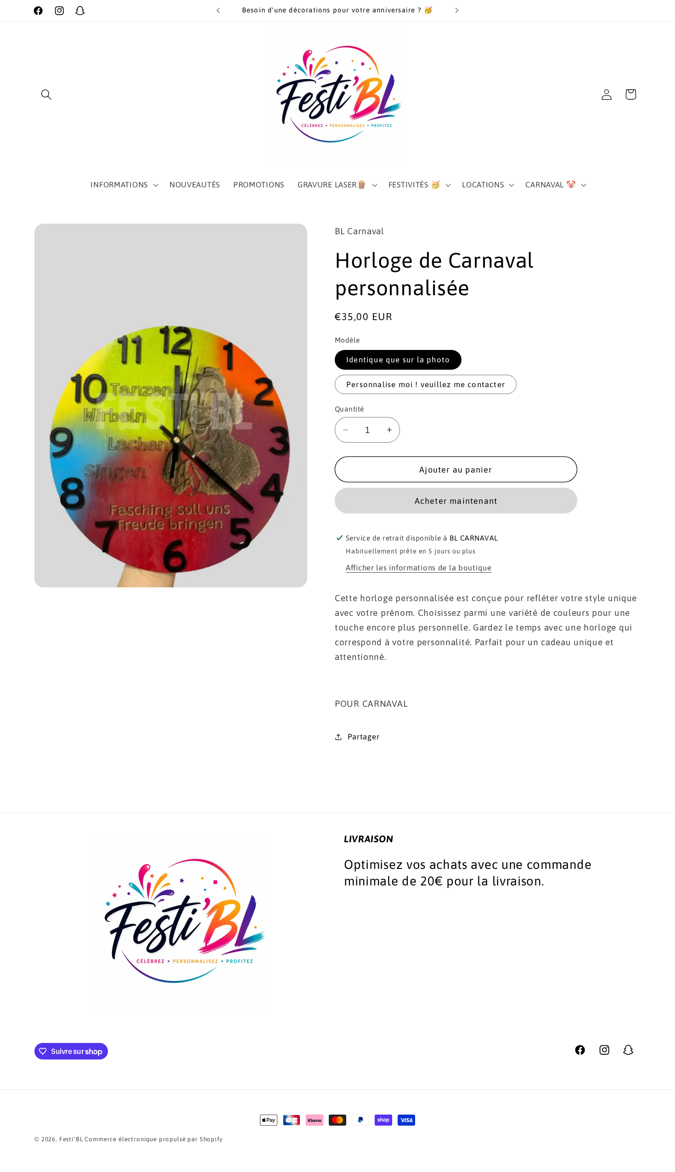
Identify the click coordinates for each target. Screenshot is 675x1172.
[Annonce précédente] (218, 10)
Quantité (349, 409)
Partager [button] (363, 736)
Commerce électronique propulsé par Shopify (153, 1139)
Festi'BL (71, 1139)
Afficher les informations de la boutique (419, 567)
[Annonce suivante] (457, 10)
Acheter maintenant (456, 501)
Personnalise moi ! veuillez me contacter (425, 384)
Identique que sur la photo (398, 359)
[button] (46, 94)
